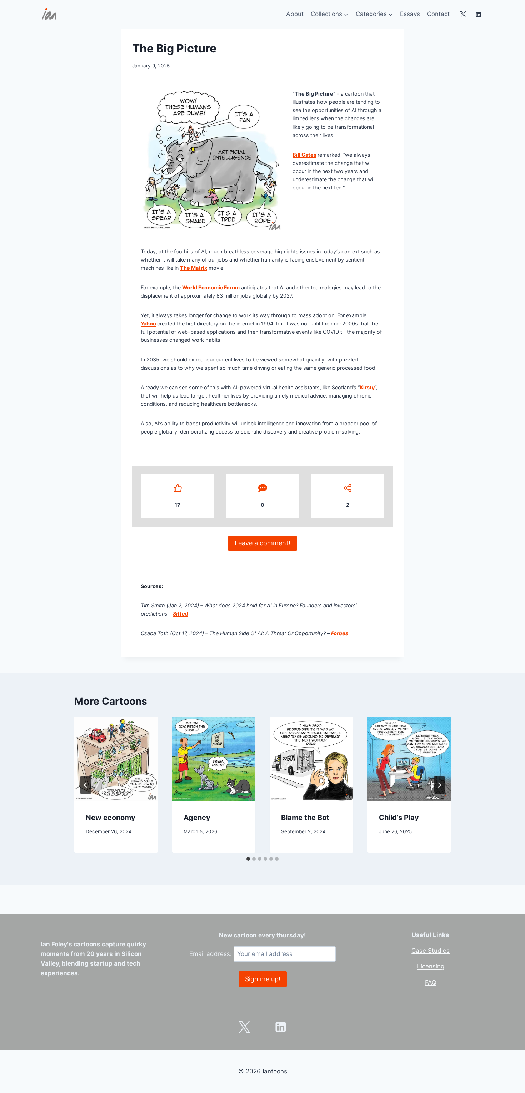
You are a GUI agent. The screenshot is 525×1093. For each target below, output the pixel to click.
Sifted (180, 614)
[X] (463, 14)
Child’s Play (399, 817)
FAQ (430, 982)
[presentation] (116, 759)
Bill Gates (304, 155)
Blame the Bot (305, 817)
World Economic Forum (211, 287)
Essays (410, 13)
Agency (197, 817)
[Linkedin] (478, 14)
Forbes (339, 633)
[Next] (439, 785)
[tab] (248, 859)
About (295, 13)
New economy (110, 817)
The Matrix (193, 268)
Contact (438, 13)
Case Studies (430, 950)
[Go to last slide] (85, 785)
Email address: (211, 953)
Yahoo (148, 323)
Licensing (430, 966)
